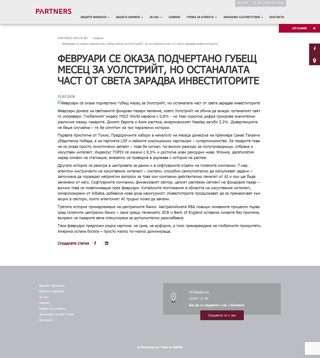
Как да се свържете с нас (208, 305)
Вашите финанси (94, 17)
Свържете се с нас (222, 315)
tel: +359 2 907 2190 (271, 2)
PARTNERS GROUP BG (73, 38)
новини (174, 17)
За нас (155, 17)
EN (246, 2)
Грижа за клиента (201, 17)
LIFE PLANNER (299, 28)
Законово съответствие (242, 17)
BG (239, 2)
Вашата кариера (128, 17)
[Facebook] (314, 48)
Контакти (276, 17)
